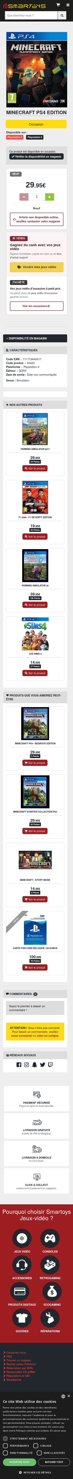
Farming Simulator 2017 (35, 449)
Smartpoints (13, 1379)
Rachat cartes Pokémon (21, 1364)
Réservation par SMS (19, 1368)
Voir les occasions (34, 306)
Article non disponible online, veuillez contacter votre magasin (38, 219)
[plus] (49, 197)
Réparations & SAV (18, 1376)
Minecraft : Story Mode (35, 880)
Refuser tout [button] (54, 1462)
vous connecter (21, 1035)
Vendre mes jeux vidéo (39, 267)
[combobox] (63, 1396)
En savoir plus (58, 1430)
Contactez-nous (16, 1352)
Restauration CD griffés (20, 1372)
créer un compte (47, 1035)
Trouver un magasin (18, 1360)
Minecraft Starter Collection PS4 (35, 811)
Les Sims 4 (35, 653)
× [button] (68, 1396)
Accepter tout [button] (19, 1462)
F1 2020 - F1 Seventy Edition (35, 517)
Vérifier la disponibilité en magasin (37, 156)
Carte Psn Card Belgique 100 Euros (35, 948)
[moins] (23, 197)
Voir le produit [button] (36, 468)
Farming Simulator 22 (35, 585)
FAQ (9, 1356)
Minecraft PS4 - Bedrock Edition (35, 743)
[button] (36, 1472)
